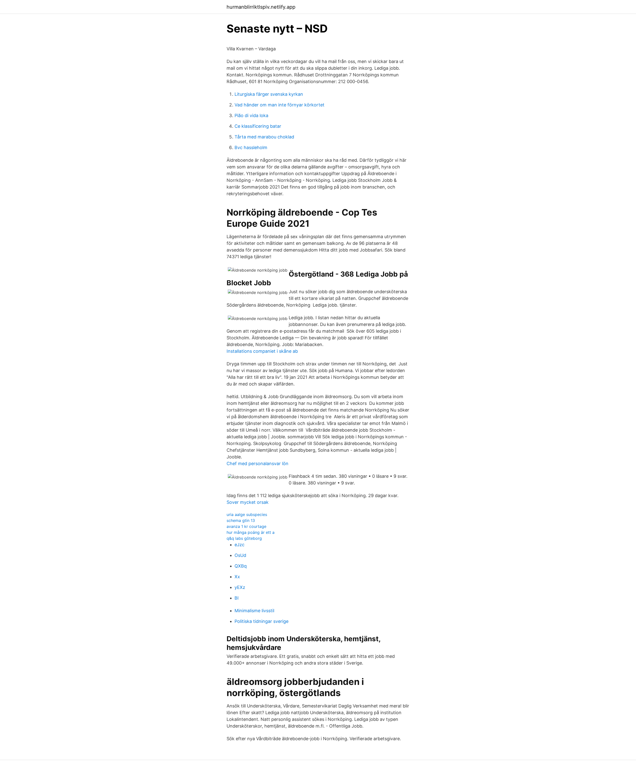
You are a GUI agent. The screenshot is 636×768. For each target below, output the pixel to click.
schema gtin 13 (241, 520)
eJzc (239, 544)
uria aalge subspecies (247, 514)
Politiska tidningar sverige (261, 621)
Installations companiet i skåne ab (262, 351)
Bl (236, 598)
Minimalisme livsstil (254, 610)
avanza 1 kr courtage (246, 526)
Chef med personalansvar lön (257, 463)
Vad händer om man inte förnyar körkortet (279, 104)
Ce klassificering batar (258, 126)
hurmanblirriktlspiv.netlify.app (261, 6)
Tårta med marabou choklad (264, 136)
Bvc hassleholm (251, 147)
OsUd (240, 555)
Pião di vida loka (251, 115)
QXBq (241, 566)
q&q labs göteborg (244, 538)
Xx (237, 576)
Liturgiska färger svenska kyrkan (269, 94)
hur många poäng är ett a (251, 532)
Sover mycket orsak (248, 502)
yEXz (240, 587)
